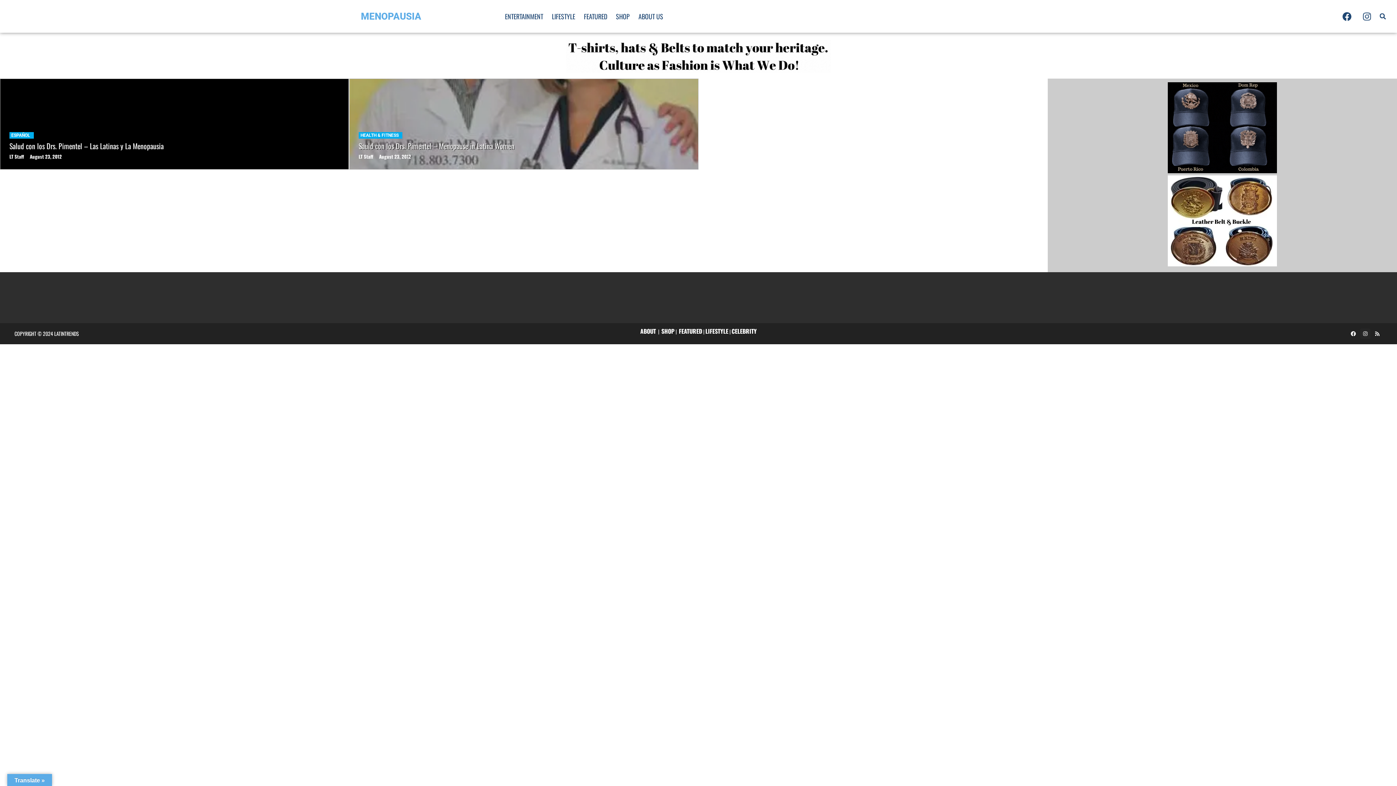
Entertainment (524, 16)
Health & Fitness (380, 135)
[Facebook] (1347, 16)
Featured (595, 16)
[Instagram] (1367, 16)
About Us (650, 16)
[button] (1383, 16)
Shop (623, 16)
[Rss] (1377, 334)
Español (20, 135)
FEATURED (690, 331)
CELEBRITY (744, 331)
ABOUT (648, 331)
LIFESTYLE (716, 331)
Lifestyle (563, 16)
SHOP (667, 331)
